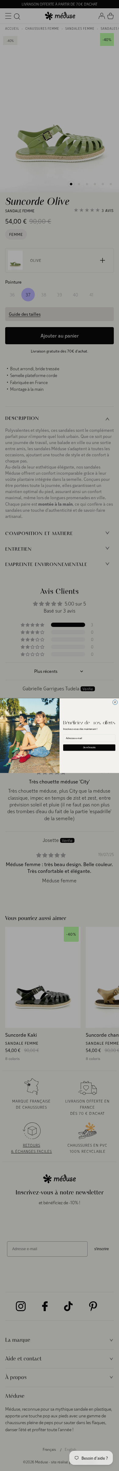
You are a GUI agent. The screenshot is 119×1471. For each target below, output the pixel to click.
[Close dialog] (115, 702)
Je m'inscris (89, 747)
